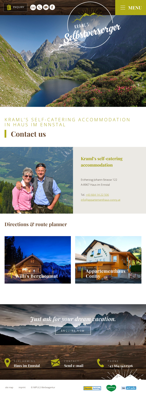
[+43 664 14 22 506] (39, 7)
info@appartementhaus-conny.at (100, 200)
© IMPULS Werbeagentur (43, 387)
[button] (130, 7)
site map (9, 387)
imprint (22, 387)
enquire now (73, 330)
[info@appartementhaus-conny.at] (46, 7)
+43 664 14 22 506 (97, 195)
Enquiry (18, 7)
